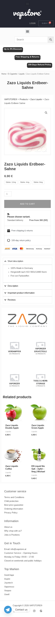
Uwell (6, 594)
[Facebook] (14, 611)
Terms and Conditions (14, 497)
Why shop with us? (13, 531)
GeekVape (9, 575)
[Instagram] (34, 611)
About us (8, 527)
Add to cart (27, 204)
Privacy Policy (10, 513)
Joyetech (8, 583)
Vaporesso (9, 587)
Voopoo (7, 590)
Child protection (11, 501)
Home (3, 74)
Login (32, 23)
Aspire (7, 579)
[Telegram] (8, 609)
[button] (27, 3)
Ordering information (13, 509)
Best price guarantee (13, 505)
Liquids (22, 74)
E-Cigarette (12, 74)
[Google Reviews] (41, 611)
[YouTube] (20, 611)
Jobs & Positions (12, 535)
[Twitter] (27, 611)
